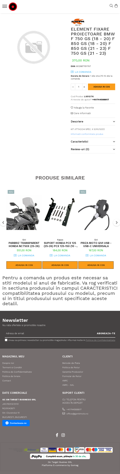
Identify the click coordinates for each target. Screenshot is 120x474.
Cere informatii (82, 113)
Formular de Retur (71, 376)
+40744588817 (74, 409)
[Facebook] (57, 435)
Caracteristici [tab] (79, 141)
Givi (24, 240)
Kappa (60, 240)
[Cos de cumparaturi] (116, 6)
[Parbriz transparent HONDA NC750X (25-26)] (24, 212)
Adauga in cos (101, 87)
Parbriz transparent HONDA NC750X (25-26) (24, 244)
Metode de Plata (71, 363)
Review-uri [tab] (80, 149)
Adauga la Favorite (83, 107)
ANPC (65, 380)
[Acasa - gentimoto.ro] (21, 6)
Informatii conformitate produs (87, 134)
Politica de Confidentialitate (100, 340)
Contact (6, 380)
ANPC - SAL (68, 385)
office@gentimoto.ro (77, 413)
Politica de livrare (11, 376)
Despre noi (8, 363)
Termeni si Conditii (12, 367)
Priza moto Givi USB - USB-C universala (96, 244)
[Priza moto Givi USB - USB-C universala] (96, 212)
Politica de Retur (71, 367)
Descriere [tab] (77, 121)
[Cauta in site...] (111, 6)
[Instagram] (63, 435)
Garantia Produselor (72, 372)
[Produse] (5, 7)
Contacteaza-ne (18, 423)
